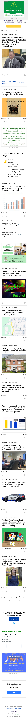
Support (21, 82)
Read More (4, 228)
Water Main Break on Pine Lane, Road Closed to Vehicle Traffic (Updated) (12, 312)
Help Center (17, 708)
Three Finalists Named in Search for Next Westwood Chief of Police (14, 350)
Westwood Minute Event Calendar (11, 631)
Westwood (4, 34)
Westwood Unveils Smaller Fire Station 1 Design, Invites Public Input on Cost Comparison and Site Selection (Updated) (14, 409)
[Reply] (8, 121)
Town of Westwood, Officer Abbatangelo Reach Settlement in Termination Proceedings (14, 447)
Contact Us (10, 708)
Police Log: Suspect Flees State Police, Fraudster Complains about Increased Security (13, 484)
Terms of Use (10, 716)
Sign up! (14, 619)
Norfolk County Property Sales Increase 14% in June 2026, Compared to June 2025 (13, 188)
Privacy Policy (17, 716)
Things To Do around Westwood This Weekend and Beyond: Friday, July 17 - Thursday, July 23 (14, 274)
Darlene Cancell (5, 71)
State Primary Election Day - (14, 225)
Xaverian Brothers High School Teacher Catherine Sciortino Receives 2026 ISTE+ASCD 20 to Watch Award (14, 562)
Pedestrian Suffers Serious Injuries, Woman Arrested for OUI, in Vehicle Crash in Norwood (13, 388)
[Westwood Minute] (12, 21)
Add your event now (14, 646)
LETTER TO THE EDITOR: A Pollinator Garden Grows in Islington (12, 94)
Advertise (14, 692)
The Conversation (6, 548)
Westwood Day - (11, 234)
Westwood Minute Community (9, 220)
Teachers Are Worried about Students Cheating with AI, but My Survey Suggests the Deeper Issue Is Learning (14, 523)
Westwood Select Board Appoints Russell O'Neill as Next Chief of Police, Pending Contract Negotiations (14, 42)
